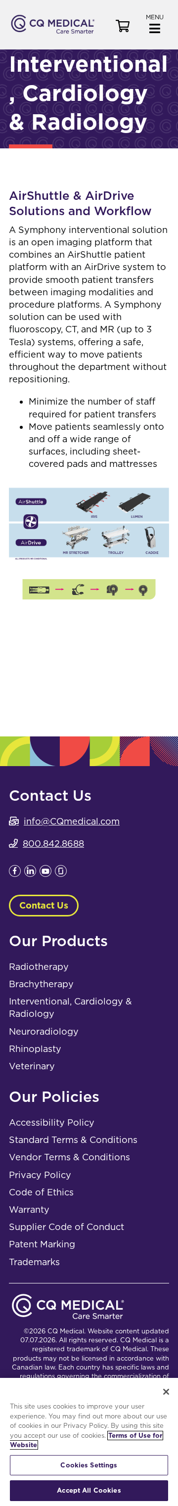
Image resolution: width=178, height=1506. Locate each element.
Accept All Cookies (89, 1490)
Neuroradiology (44, 1031)
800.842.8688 (53, 843)
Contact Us (43, 905)
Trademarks (34, 1262)
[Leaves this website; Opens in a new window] (15, 873)
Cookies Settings (88, 1465)
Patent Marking (42, 1244)
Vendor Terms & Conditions (69, 1157)
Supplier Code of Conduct (66, 1227)
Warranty (29, 1209)
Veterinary (32, 1066)
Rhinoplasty (35, 1049)
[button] (155, 23)
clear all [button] (139, 634)
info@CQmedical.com (72, 821)
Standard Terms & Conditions (73, 1140)
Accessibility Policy (51, 1122)
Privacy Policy (40, 1175)
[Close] (166, 1392)
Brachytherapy (41, 984)
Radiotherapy (39, 966)
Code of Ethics (41, 1192)
